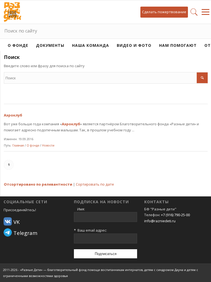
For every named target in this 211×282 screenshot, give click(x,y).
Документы (50, 45)
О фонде (18, 45)
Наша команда (90, 45)
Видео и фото (134, 45)
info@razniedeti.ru (160, 220)
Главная (18, 145)
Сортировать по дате (95, 184)
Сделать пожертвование (164, 11)
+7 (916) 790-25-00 (175, 214)
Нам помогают (178, 45)
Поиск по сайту (20, 31)
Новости (48, 145)
